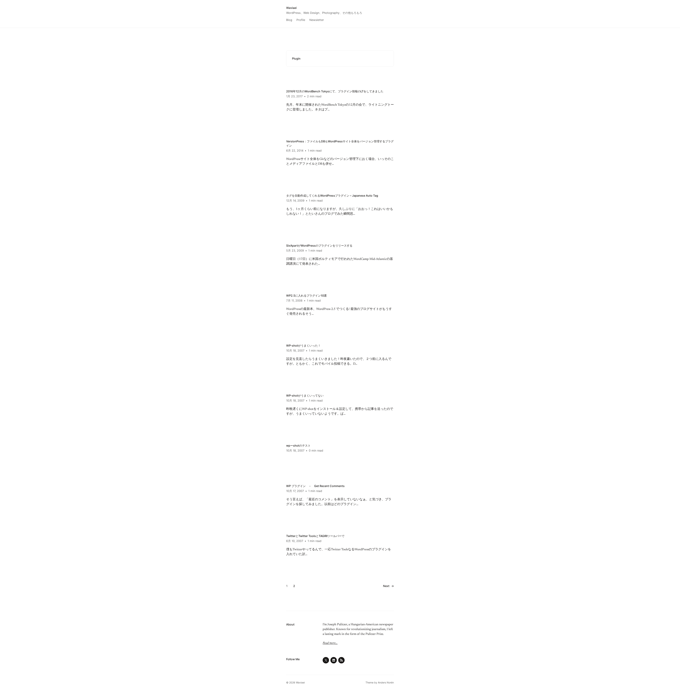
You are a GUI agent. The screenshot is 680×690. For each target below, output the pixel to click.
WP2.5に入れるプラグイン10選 (306, 295)
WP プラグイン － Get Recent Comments (315, 486)
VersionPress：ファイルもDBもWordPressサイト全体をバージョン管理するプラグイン (340, 143)
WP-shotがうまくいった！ (303, 345)
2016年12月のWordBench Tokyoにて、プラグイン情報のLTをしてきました (334, 91)
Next (388, 586)
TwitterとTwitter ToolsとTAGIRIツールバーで (315, 536)
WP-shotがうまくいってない (305, 395)
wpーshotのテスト (298, 445)
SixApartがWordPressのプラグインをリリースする (319, 245)
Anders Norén (386, 682)
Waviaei (291, 8)
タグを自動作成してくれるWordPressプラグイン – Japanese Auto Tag (332, 195)
